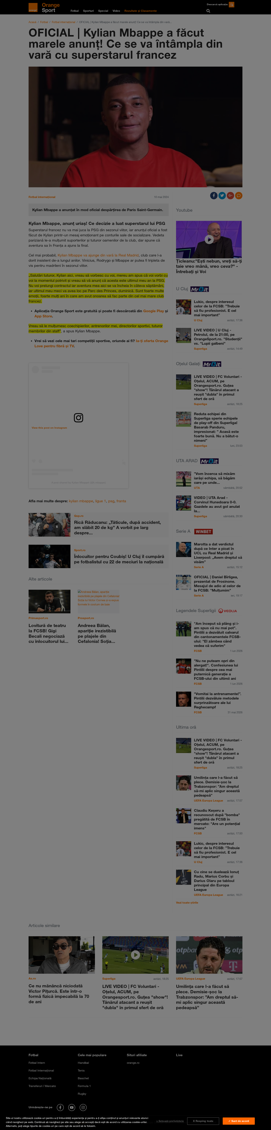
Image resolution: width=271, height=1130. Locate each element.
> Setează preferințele (170, 1121)
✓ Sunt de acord (238, 1121)
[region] (135, 1121)
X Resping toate (203, 1121)
